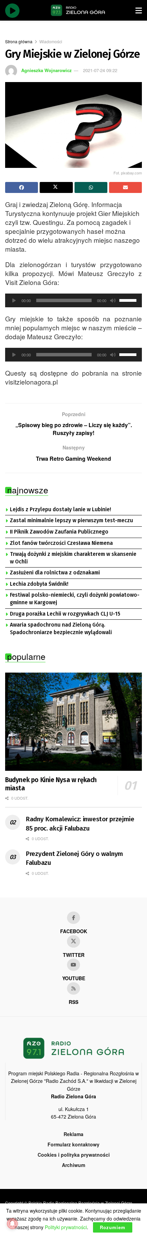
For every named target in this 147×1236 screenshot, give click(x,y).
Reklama (73, 1134)
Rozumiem (112, 1227)
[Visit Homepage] (78, 10)
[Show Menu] (138, 10)
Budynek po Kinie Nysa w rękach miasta (51, 784)
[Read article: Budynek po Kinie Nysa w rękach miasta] (73, 722)
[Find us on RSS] (73, 988)
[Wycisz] (112, 300)
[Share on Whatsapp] (91, 187)
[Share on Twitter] (56, 187)
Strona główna (18, 41)
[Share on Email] (125, 187)
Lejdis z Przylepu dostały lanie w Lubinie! (60, 509)
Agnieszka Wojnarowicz (46, 70)
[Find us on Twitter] (73, 941)
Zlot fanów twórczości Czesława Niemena (61, 543)
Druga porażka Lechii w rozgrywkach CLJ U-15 (65, 614)
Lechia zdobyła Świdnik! (39, 584)
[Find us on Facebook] (73, 918)
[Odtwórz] (14, 300)
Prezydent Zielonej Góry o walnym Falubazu (74, 858)
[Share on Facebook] (21, 187)
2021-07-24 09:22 (100, 70)
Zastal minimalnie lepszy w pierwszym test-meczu (71, 520)
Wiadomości (50, 41)
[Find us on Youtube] (73, 965)
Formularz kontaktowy (73, 1144)
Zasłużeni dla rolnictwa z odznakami (55, 573)
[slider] (128, 300)
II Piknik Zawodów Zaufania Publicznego (59, 532)
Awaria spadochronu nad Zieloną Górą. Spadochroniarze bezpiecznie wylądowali (61, 629)
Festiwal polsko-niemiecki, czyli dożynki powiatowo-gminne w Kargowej (74, 599)
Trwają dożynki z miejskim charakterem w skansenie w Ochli (73, 558)
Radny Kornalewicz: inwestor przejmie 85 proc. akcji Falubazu (80, 823)
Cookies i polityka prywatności (74, 1154)
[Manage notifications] (12, 1223)
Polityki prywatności (66, 1227)
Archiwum (73, 1164)
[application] (73, 300)
